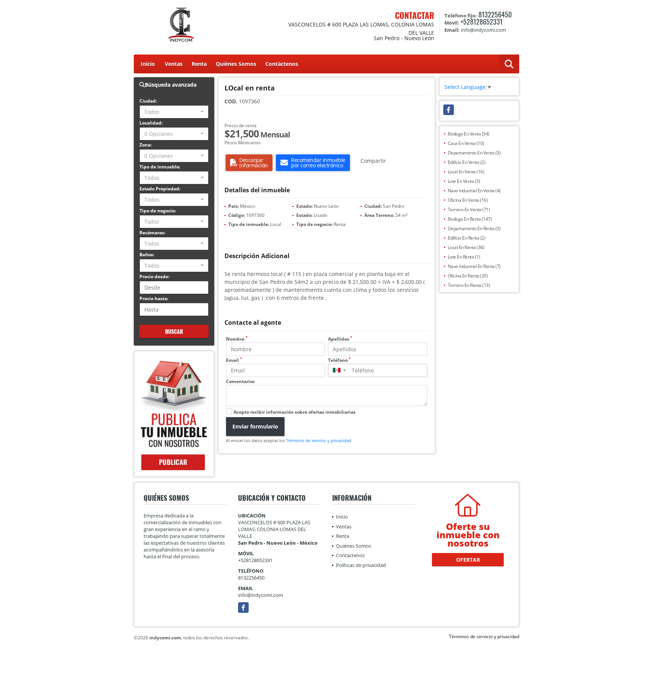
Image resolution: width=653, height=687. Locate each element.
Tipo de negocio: (157, 210)
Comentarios (240, 381)
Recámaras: (152, 232)
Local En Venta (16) (466, 171)
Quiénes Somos (236, 63)
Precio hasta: (153, 298)
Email (234, 360)
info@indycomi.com (260, 595)
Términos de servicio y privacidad (318, 440)
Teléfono (339, 360)
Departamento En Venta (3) (474, 153)
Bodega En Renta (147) (470, 219)
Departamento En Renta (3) (474, 228)
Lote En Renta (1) (464, 257)
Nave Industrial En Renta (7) (474, 266)
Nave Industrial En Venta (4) (474, 190)
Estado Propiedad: (159, 188)
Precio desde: (154, 276)
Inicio (148, 63)
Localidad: (150, 123)
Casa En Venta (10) (466, 143)
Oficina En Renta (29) (468, 276)
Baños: (146, 254)
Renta (199, 63)
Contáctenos (281, 63)
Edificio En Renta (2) (467, 238)
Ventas (174, 63)
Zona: (145, 145)
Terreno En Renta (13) (469, 285)
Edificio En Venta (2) (467, 162)
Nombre (237, 339)
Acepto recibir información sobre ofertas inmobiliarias (295, 412)
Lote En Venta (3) (464, 181)
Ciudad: (148, 101)
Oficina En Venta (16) (468, 200)
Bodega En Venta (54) (468, 134)
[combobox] (174, 111)
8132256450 (495, 14)
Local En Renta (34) (466, 247)
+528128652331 (482, 21)
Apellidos (340, 339)
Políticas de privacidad (361, 565)
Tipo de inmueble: (159, 167)
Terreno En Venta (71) (469, 209)
